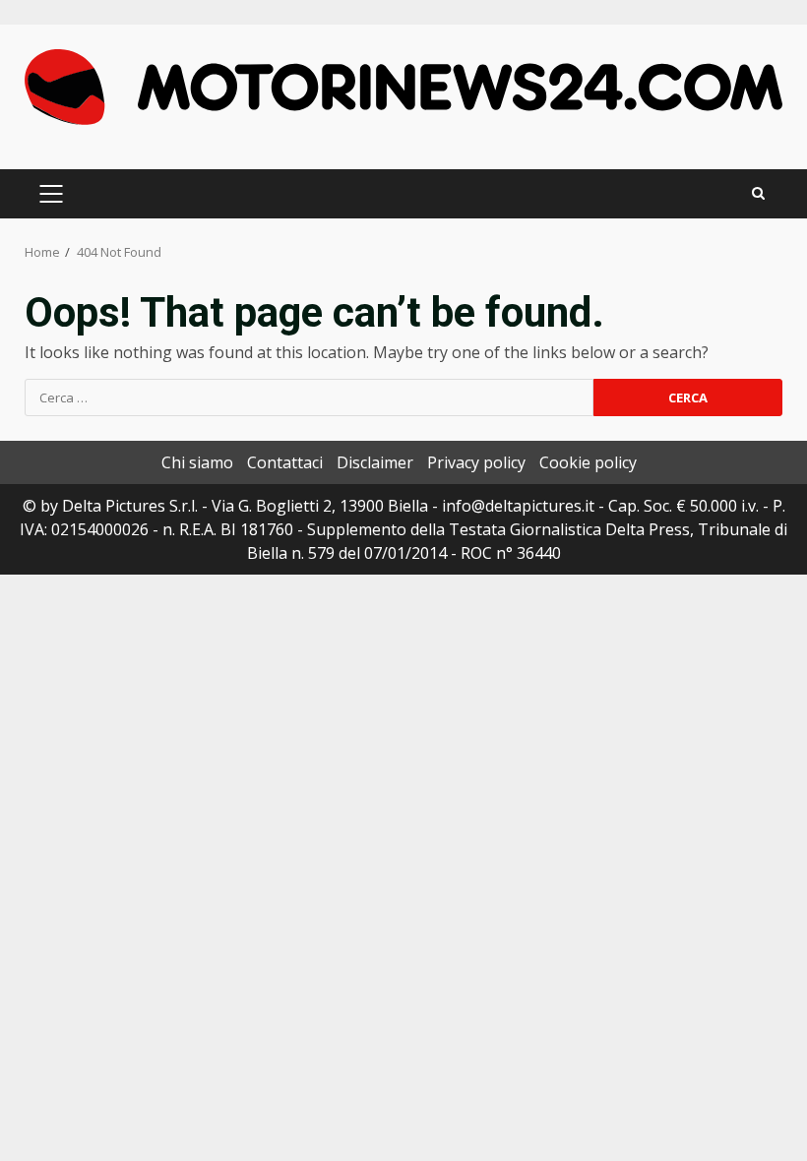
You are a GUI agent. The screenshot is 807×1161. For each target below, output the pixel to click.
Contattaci (285, 462)
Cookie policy (588, 462)
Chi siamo (197, 462)
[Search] (758, 193)
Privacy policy (476, 462)
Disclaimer (375, 462)
